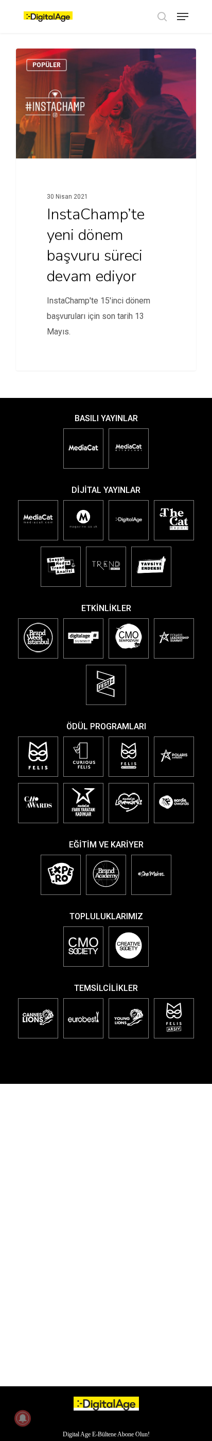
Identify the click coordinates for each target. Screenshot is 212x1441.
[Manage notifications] (22, 1418)
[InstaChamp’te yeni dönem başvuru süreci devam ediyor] (106, 210)
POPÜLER (46, 65)
